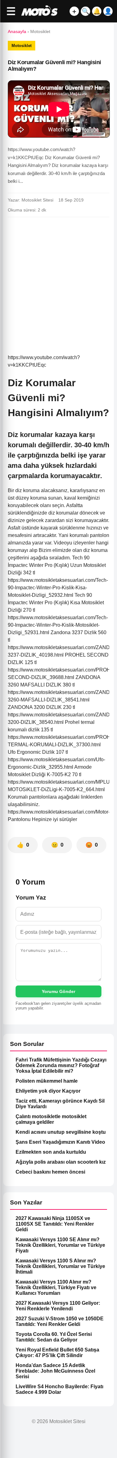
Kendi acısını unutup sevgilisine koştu (61, 1132)
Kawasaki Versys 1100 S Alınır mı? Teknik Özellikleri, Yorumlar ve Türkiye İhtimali (60, 1266)
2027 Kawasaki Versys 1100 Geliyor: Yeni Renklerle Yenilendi (58, 1305)
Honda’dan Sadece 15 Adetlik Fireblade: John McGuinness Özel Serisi (55, 1371)
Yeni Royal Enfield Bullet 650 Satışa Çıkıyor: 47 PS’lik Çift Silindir (57, 1352)
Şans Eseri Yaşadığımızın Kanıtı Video (60, 1142)
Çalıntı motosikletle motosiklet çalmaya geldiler (51, 1119)
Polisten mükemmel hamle (47, 1081)
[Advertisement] (58, 283)
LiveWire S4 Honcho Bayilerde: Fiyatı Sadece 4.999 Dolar (59, 1389)
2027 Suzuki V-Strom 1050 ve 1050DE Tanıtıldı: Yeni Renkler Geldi (60, 1321)
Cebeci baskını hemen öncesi (50, 1172)
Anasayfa (17, 31)
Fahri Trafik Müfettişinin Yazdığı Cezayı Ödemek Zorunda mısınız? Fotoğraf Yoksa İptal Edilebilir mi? (61, 1065)
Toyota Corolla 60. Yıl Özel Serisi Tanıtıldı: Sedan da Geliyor (54, 1337)
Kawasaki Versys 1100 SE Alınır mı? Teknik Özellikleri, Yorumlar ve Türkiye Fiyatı (60, 1245)
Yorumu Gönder (58, 991)
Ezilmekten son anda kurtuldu (51, 1152)
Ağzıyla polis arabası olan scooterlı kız (61, 1162)
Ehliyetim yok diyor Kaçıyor (48, 1091)
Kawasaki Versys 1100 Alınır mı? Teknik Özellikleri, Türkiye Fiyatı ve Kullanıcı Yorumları (56, 1287)
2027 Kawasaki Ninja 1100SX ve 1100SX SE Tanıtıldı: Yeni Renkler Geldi (55, 1224)
